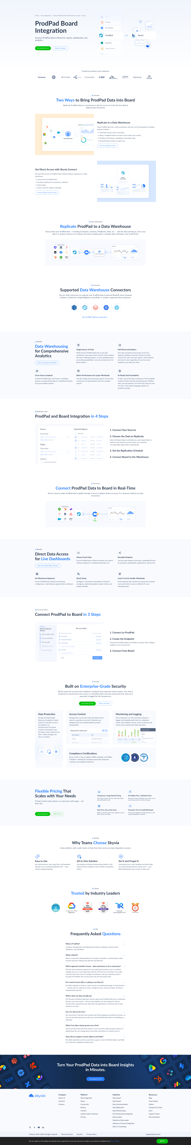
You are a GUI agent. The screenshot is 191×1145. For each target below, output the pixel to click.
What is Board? (72, 955)
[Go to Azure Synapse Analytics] (85, 307)
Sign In (147, 3)
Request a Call (137, 3)
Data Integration (46, 15)
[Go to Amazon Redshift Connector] (74, 307)
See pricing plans (43, 814)
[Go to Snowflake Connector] (117, 307)
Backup (83, 1107)
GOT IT (162, 1141)
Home (37, 15)
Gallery (151, 1104)
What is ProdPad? (73, 944)
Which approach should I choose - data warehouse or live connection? (93, 966)
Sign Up (159, 3)
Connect (84, 1111)
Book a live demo (60, 48)
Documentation (154, 1117)
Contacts (61, 1101)
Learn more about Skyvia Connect (48, 565)
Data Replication (118, 1107)
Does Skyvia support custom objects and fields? (84, 1037)
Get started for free (43, 48)
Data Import (117, 1098)
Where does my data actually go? (79, 996)
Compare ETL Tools (155, 1107)
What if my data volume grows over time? (82, 1025)
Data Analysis (117, 1117)
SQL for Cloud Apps (120, 1126)
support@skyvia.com (153, 1134)
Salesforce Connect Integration (123, 1123)
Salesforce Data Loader (121, 1120)
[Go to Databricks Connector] (95, 307)
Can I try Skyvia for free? (75, 1012)
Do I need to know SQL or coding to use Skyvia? (85, 982)
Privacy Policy (91, 1134)
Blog (150, 1098)
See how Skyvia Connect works (47, 192)
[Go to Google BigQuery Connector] (106, 307)
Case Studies (153, 1101)
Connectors (85, 1104)
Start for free (57, 814)
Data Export (117, 1101)
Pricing (83, 1117)
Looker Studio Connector (89, 1114)
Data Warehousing (119, 1111)
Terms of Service (67, 1134)
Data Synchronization (120, 1104)
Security (80, 1134)
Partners (61, 1104)
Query (83, 1101)
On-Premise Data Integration (123, 1114)
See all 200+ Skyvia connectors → (95, 317)
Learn (151, 1111)
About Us (61, 1098)
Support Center (154, 1114)
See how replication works (108, 145)
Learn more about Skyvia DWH (47, 362)
